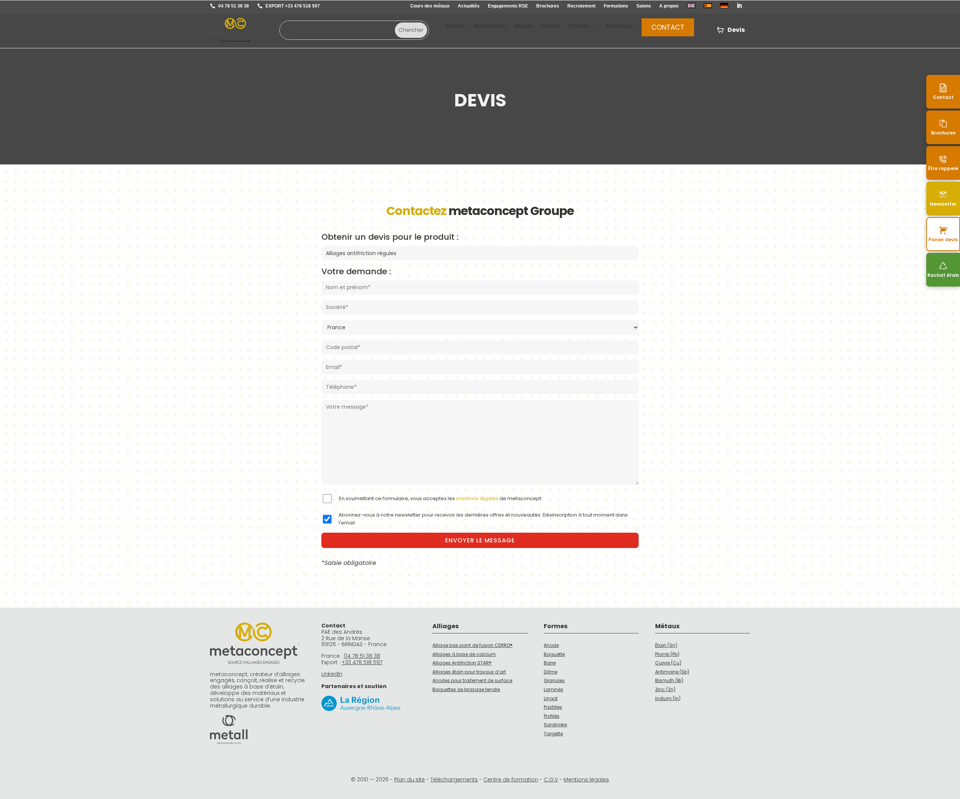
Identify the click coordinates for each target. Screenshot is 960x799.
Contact (667, 27)
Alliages (523, 26)
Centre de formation (510, 779)
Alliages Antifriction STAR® (462, 663)
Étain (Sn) (666, 645)
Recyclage (619, 26)
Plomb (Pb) (667, 654)
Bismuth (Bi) (669, 680)
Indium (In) (668, 698)
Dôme (550, 672)
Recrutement (581, 6)
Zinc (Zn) (665, 689)
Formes (551, 26)
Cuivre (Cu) (668, 663)
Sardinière (555, 724)
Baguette (554, 654)
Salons (643, 6)
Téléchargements (454, 779)
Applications (490, 26)
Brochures (547, 6)
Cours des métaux (430, 6)
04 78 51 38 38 (233, 6)
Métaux (455, 26)
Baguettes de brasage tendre (466, 689)
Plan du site (409, 779)
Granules (554, 680)
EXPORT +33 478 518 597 (293, 6)
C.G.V (551, 779)
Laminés (553, 689)
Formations (616, 6)
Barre (550, 663)
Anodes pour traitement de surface (472, 680)
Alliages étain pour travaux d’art (469, 672)
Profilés (552, 716)
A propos (669, 6)
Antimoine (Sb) (672, 672)
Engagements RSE (508, 6)
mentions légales (477, 498)
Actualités (469, 6)
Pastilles (553, 707)
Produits (579, 26)
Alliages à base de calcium (464, 654)
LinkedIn (331, 674)
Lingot (551, 698)
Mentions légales (586, 779)
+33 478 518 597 (362, 662)
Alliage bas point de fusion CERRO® (472, 645)
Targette (553, 733)
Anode (551, 645)
